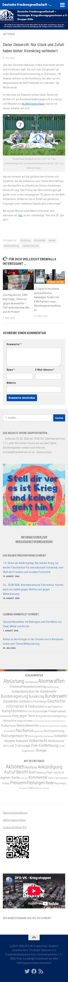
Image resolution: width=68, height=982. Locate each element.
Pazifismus (24, 730)
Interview (24, 778)
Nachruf (64, 778)
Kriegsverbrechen (25, 721)
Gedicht (57, 772)
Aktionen (9, 34)
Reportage (60, 783)
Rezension (23, 788)
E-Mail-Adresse (44, 369)
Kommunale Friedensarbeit (49, 711)
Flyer (50, 772)
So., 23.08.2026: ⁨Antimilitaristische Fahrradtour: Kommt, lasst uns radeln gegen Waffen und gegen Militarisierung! (33, 589)
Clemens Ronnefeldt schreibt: (21, 614)
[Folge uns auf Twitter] (27, 971)
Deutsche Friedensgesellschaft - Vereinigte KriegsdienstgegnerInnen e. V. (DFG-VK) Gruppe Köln (26, 4)
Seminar (39, 788)
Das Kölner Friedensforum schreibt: (25, 555)
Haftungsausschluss (14, 820)
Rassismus (38, 731)
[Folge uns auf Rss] (40, 971)
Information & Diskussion (25, 706)
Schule (50, 736)
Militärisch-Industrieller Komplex (53, 726)
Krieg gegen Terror (23, 716)
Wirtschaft (8, 745)
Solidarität (60, 736)
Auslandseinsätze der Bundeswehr (34, 691)
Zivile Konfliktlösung (44, 745)
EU (31, 701)
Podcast (6, 783)
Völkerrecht (38, 740)
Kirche (28, 711)
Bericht (22, 772)
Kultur (5, 725)
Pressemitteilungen (27, 782)
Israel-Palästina (53, 706)
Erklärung (41, 772)
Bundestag (36, 696)
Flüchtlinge (40, 701)
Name (11, 369)
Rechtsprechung (11, 246)
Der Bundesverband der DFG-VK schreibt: (27, 918)
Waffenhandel (56, 741)
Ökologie (41, 750)
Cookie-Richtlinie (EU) (15, 827)
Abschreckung (31, 682)
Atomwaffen (39, 240)
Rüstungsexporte (14, 735)
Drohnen (24, 701)
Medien (52, 240)
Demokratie (10, 701)
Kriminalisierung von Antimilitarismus (49, 721)
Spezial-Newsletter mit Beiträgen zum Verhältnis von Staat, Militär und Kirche (32, 624)
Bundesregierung (14, 696)
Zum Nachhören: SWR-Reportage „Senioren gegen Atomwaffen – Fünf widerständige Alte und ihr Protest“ (16, 303)
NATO (12, 731)
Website (11, 382)
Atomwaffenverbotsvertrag (28, 686)
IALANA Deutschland (33, 103)
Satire (31, 788)
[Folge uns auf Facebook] (34, 971)
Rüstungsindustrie (37, 736)
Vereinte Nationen (30, 246)
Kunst (13, 725)
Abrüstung (25, 240)
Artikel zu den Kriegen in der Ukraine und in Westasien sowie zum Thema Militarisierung (33, 641)
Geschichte (56, 701)
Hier (20, 215)
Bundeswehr (56, 696)
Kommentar (14, 344)
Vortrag (46, 788)
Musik (6, 731)
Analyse (31, 767)
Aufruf (10, 772)
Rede (50, 782)
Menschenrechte (27, 726)
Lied (56, 778)
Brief (32, 772)
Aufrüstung (53, 687)
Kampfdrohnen (13, 711)
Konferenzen (6, 716)
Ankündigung (50, 767)
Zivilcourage (22, 746)
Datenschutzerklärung (15, 812)
